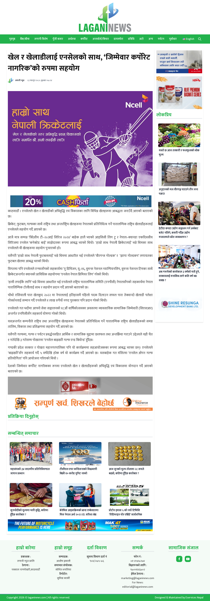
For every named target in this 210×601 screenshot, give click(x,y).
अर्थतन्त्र (72, 39)
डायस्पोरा (118, 39)
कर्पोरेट (84, 39)
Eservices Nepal (194, 597)
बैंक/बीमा (25, 39)
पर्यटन (161, 39)
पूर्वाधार (173, 39)
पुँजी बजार (58, 39)
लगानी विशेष (41, 39)
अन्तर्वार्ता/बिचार (101, 39)
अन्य (151, 39)
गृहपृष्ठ (12, 39)
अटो (141, 39)
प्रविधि (131, 39)
